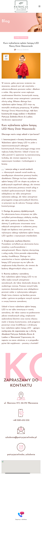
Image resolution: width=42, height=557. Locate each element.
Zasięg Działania (21, 37)
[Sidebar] (2, 169)
